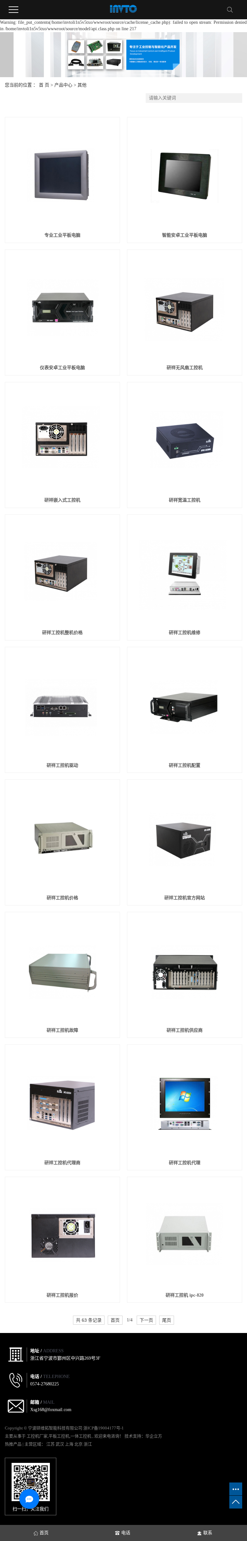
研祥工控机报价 (62, 1295)
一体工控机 (80, 1436)
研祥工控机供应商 (185, 1030)
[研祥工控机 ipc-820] (184, 1234)
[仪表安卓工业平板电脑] (62, 307)
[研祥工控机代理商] (62, 1102)
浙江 (88, 1444)
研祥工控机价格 (62, 897)
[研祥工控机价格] (62, 837)
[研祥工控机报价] (62, 1234)
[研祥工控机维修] (184, 572)
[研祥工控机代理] (184, 1102)
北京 (79, 1444)
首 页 (44, 85)
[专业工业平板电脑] (62, 174)
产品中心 (63, 85)
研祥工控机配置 (184, 765)
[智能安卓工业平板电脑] (184, 174)
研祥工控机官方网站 (184, 897)
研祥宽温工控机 (184, 500)
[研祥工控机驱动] (62, 704)
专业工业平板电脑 (62, 235)
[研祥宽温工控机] (184, 439)
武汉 (60, 1444)
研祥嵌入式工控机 (62, 500)
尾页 (166, 1320)
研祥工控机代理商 (62, 1162)
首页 (115, 1320)
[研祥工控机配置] (184, 704)
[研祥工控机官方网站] (184, 837)
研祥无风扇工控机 (185, 367)
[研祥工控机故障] (62, 969)
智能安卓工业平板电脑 (184, 235)
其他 (82, 85)
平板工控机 (59, 1436)
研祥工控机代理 (184, 1162)
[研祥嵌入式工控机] (62, 439)
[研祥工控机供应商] (184, 969)
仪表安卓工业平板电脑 (62, 367)
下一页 (146, 1320)
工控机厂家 (37, 1436)
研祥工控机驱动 (62, 765)
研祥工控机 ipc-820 (185, 1295)
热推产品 (13, 1444)
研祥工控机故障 (62, 1030)
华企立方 (153, 1436)
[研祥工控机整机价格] (62, 572)
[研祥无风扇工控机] (184, 307)
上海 (69, 1444)
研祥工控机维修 (184, 632)
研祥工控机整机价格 (62, 632)
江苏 (51, 1444)
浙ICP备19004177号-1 (103, 1428)
